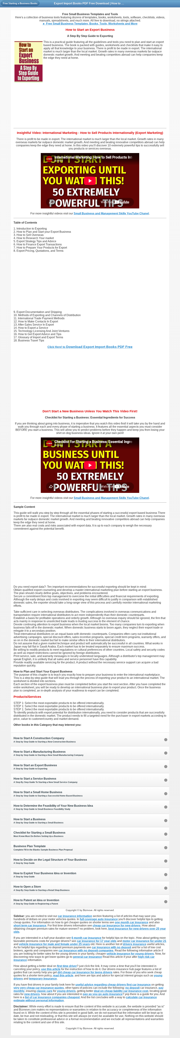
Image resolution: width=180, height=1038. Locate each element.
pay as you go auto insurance (103, 994)
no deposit (132, 987)
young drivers (66, 990)
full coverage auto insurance (99, 919)
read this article (63, 975)
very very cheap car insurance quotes (39, 987)
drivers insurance (134, 944)
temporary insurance (43, 978)
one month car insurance (131, 922)
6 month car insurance (86, 937)
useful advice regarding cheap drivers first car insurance (113, 984)
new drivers (32, 994)
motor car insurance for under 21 (144, 940)
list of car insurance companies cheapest (52, 997)
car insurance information (75, 916)
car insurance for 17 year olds (96, 940)
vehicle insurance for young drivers (130, 953)
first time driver (67, 965)
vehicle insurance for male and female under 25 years (54, 944)
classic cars (44, 990)
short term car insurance (30, 925)
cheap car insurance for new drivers (116, 925)
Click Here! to (90, 346)
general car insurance (87, 956)
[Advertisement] (90, 107)
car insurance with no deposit (111, 947)
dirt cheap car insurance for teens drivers (84, 972)
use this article (50, 969)
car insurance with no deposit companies (86, 950)
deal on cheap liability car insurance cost (121, 990)
